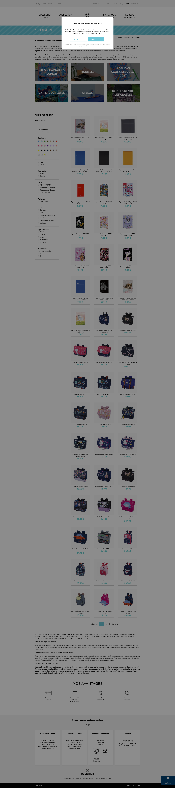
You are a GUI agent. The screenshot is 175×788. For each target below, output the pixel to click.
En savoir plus (78, 39)
